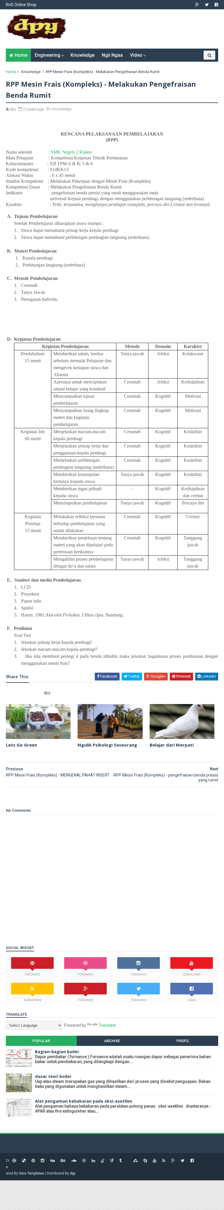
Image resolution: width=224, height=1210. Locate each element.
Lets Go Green (21, 745)
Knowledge (82, 55)
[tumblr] (120, 1160)
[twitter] (207, 4)
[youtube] (154, 1160)
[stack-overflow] (102, 1160)
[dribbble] (84, 1160)
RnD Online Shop (21, 4)
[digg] (52, 1160)
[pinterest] (33, 1160)
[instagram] (42, 1160)
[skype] (145, 1160)
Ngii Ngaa (112, 55)
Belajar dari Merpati (172, 745)
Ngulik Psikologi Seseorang (107, 745)
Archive (112, 1041)
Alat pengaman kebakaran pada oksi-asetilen (83, 1101)
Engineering (47, 55)
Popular (41, 1041)
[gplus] (197, 4)
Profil (182, 1041)
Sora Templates (31, 1173)
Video (136, 55)
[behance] (63, 1160)
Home (21, 55)
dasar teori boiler (53, 1076)
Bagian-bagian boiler (57, 1051)
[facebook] (216, 4)
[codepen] (14, 1160)
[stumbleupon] (135, 1160)
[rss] (163, 1160)
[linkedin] (93, 1160)
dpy (73, 1173)
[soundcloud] (73, 1160)
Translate (107, 1025)
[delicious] (24, 1160)
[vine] (111, 1160)
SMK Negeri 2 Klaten (71, 152)
